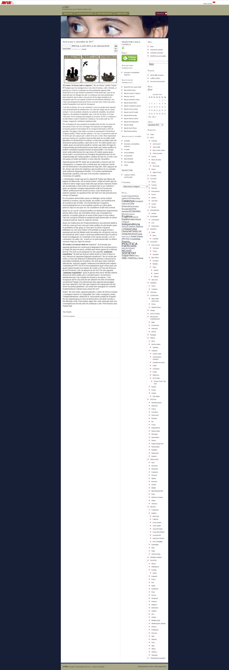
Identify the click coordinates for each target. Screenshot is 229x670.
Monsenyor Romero (158, 538)
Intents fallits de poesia (104, 13)
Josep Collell (156, 147)
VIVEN (126, 165)
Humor (138, 219)
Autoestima (154, 469)
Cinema (153, 156)
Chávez (153, 409)
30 (162, 113)
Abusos (153, 563)
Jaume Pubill (66, 48)
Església (127, 216)
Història (153, 197)
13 (154, 107)
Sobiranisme (155, 453)
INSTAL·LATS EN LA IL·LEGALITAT (90, 45)
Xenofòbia (155, 254)
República (154, 450)
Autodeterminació (156, 402)
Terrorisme (156, 248)
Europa (153, 390)
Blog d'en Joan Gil (129, 96)
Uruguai (125, 255)
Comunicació (155, 325)
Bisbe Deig (156, 516)
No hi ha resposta (69, 316)
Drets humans (155, 245)
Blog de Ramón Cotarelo (131, 118)
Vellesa (137, 255)
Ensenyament (155, 191)
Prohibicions (155, 630)
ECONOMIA (135, 211)
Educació (125, 214)
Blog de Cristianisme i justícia (132, 106)
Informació (125, 227)
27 (154, 113)
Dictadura (135, 206)
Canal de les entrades (156, 49)
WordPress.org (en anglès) (158, 56)
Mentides (155, 264)
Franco (153, 424)
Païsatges (153, 335)
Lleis (152, 614)
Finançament (155, 226)
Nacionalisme (155, 437)
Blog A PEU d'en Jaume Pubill (132, 87)
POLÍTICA (129, 244)
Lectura (153, 204)
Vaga (152, 645)
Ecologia (153, 570)
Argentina (155, 347)
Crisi (124, 204)
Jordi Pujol (153, 292)
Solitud (153, 500)
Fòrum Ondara (157, 522)
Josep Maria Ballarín (158, 532)
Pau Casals (156, 166)
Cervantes (153, 175)
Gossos (153, 595)
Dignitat (153, 478)
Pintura (153, 169)
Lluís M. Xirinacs (155, 313)
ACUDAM (127, 141)
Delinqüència (155, 566)
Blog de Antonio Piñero (130, 102)
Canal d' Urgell (157, 353)
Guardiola (155, 238)
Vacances (154, 503)
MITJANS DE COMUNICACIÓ (132, 232)
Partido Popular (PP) (157, 443)
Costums (154, 185)
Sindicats (154, 639)
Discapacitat (126, 209)
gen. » (154, 116)
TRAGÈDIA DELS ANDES (157, 658)
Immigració (125, 222)
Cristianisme (155, 510)
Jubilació (132, 227)
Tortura (155, 251)
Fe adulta (126, 149)
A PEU (65, 7)
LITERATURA (129, 229)
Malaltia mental (155, 620)
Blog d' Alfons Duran (130, 90)
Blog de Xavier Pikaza (130, 128)
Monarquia (154, 434)
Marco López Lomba (159, 150)
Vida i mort (127, 258)
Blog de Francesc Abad (131, 109)
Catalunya (128, 200)
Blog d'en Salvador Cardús (131, 99)
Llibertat (125, 231)
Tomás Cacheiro (157, 153)
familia (153, 585)
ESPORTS (153, 229)
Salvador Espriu (156, 307)
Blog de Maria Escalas (130, 115)
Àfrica (153, 341)
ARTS (152, 137)
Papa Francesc (126, 236)
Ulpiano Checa (157, 172)
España (84, 49)
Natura (155, 573)
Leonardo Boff (128, 155)
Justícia (139, 226)
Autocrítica (154, 465)
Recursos (154, 633)
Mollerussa (156, 375)
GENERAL (153, 283)
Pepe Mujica (156, 396)
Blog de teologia (128, 125)
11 (149, 107)
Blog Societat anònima (130, 131)
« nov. (149, 116)
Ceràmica (154, 141)
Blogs (138, 198)
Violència (154, 652)
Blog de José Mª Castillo (131, 112)
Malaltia (153, 488)
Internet (153, 331)
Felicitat (153, 484)
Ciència (153, 181)
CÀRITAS (155, 519)
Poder (153, 494)
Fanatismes (154, 588)
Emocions (154, 481)
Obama (153, 440)
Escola (153, 194)
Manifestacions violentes (158, 623)
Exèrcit (153, 579)
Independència (131, 224)
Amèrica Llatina (155, 344)
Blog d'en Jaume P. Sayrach (132, 93)
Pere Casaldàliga (129, 162)
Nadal (140, 234)
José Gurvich (157, 144)
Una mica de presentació (85, 13)
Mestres (153, 207)
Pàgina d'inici (68, 13)
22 (159, 110)
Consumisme (155, 219)
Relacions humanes (128, 248)
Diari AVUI (101, 666)
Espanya (135, 217)
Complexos (154, 472)
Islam (153, 547)
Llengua (152, 310)
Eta (152, 421)
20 (154, 110)
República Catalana (155, 557)
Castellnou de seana (158, 362)
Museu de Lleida (156, 159)
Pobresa (153, 626)
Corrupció (139, 201)
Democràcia (127, 206)
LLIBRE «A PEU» (121, 13)
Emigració (132, 214)
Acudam (124, 196)
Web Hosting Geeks (160, 666)
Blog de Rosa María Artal (131, 121)
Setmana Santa (155, 554)
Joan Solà (154, 200)
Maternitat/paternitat (157, 491)
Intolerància (154, 607)
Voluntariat (154, 655)
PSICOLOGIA (129, 246)
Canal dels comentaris (156, 52)
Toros (153, 642)
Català (154, 365)
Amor (153, 462)
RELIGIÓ (126, 251)
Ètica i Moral (138, 258)
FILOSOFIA (153, 241)
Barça (134, 198)
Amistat (129, 196)
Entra (151, 46)
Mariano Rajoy (155, 431)
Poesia (126, 241)
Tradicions (154, 289)
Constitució (154, 412)
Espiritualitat (154, 544)
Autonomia (154, 405)
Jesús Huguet (157, 525)
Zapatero (154, 456)
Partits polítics (155, 446)
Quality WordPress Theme (145, 666)
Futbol (132, 219)
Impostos (154, 601)
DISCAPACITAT (154, 210)
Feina (153, 592)
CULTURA (130, 204)
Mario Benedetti (128, 159)
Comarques (156, 368)
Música (153, 163)
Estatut (155, 372)
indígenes (154, 604)
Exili (152, 582)
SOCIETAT (129, 253)
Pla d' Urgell (156, 378)
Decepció (154, 475)
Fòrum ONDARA (129, 152)
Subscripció (160, 13)
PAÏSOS (152, 338)
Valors (132, 255)
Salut (152, 636)
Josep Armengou (157, 529)
